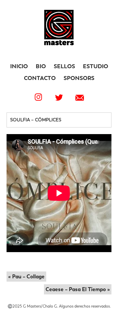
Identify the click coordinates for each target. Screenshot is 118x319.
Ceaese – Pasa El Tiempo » (78, 289)
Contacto (40, 78)
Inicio (19, 66)
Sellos (64, 66)
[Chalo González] (59, 43)
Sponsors (79, 78)
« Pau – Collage (26, 276)
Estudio (95, 66)
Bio (41, 66)
